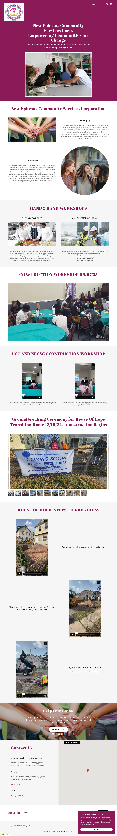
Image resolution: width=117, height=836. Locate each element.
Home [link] (94, 4)
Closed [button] (19, 796)
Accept (96, 829)
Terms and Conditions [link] (64, 831)
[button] (22, 796)
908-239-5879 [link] (15, 784)
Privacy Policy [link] (49, 831)
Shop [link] (100, 4)
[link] (14, 3)
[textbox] (58, 812)
